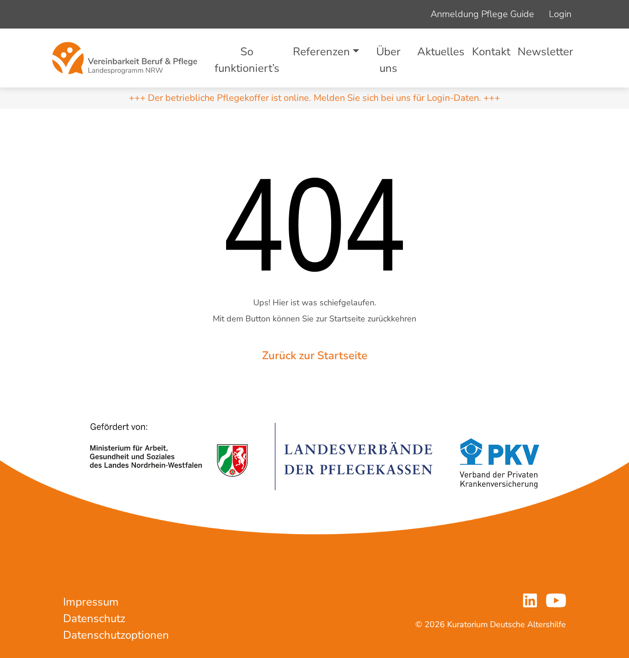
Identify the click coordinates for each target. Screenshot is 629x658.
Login (560, 14)
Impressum (91, 601)
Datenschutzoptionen (116, 635)
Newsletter (545, 51)
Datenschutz (94, 618)
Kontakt (491, 51)
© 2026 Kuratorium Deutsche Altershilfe (490, 624)
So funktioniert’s (247, 60)
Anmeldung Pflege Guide (482, 14)
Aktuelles (441, 51)
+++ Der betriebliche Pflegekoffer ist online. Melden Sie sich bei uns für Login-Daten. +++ (314, 98)
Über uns (388, 60)
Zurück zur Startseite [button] (314, 355)
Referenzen (321, 51)
